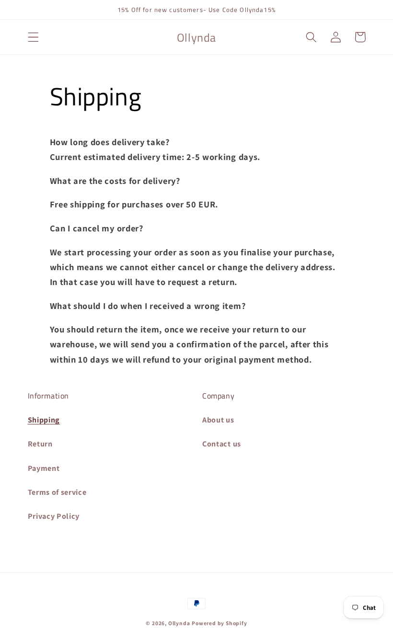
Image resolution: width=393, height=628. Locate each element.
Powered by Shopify (219, 623)
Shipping (44, 420)
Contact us (221, 444)
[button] (33, 37)
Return (40, 444)
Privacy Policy (54, 516)
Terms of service (57, 492)
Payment (44, 468)
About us (218, 420)
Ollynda (179, 623)
